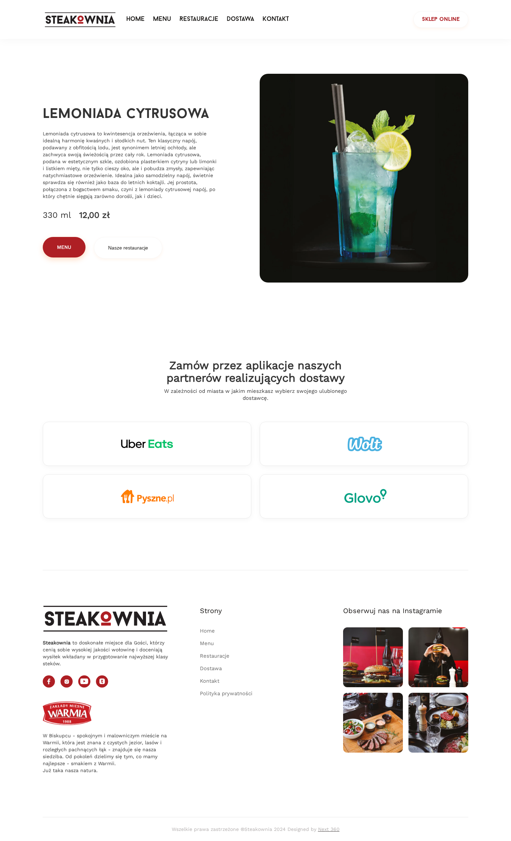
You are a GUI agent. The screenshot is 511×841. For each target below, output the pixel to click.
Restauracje (198, 19)
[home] (80, 19)
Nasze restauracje (128, 248)
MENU (64, 247)
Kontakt (275, 19)
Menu (162, 19)
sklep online (441, 19)
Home (135, 19)
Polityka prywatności (226, 693)
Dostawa (240, 19)
